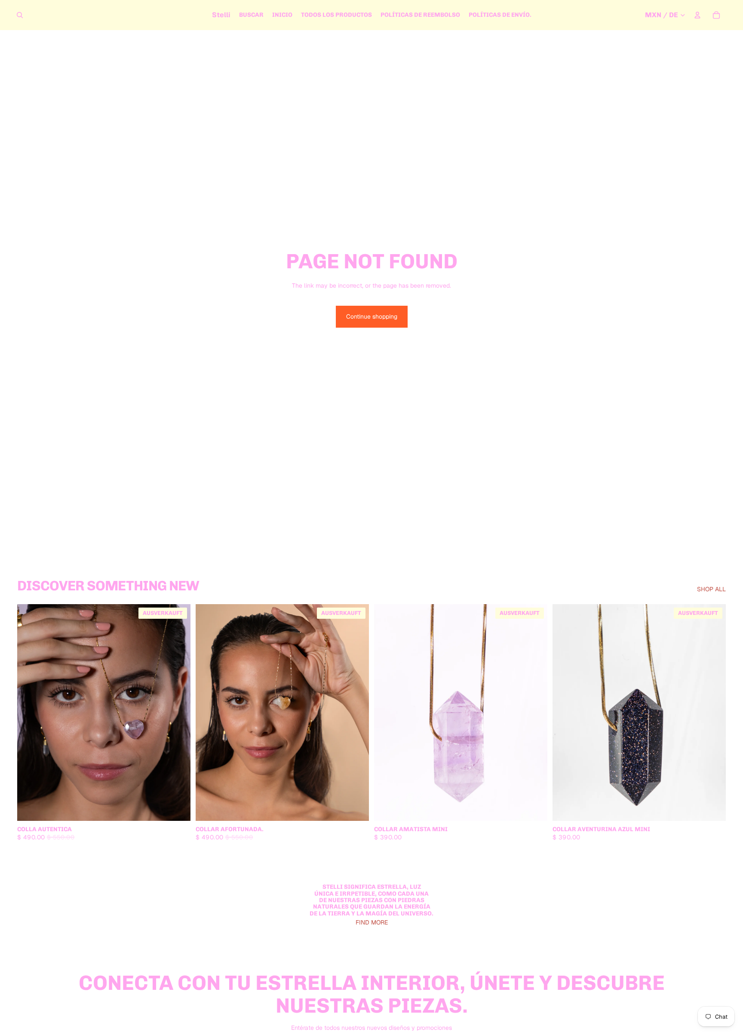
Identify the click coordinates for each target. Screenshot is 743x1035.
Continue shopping (371, 316)
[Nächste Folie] (177, 712)
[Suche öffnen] (19, 15)
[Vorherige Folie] (30, 712)
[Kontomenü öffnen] (697, 15)
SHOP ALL (711, 589)
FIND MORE (372, 922)
